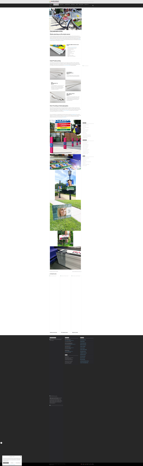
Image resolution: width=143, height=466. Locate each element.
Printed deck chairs (85, 153)
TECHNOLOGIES (67, 4)
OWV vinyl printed (82, 356)
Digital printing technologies (54, 271)
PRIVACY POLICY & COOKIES (11, 464)
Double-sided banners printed (76, 271)
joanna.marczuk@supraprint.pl (69, 347)
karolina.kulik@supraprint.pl (69, 351)
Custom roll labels (85, 147)
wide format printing (67, 65)
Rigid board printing (75, 332)
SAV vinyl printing (82, 359)
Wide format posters (83, 344)
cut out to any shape (65, 110)
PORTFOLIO (73, 4)
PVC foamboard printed (64, 332)
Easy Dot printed (82, 357)
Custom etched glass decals (84, 362)
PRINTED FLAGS (85, 131)
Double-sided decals (86, 144)
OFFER (51, 4)
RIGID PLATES (85, 133)
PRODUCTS (55, 4)
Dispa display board (83, 339)
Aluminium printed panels (53, 332)
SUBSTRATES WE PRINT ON (87, 136)
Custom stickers (85, 148)
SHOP (77, 4)
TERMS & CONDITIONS (86, 164)
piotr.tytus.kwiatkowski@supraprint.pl (70, 344)
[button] (20, 456)
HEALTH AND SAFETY (86, 127)
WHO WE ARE (81, 4)
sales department (73, 114)
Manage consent (1, 443)
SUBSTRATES (61, 4)
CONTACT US (86, 4)
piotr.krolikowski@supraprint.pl (69, 340)
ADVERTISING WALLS (86, 124)
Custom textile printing (86, 149)
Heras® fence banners (86, 152)
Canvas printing (85, 143)
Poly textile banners (83, 351)
